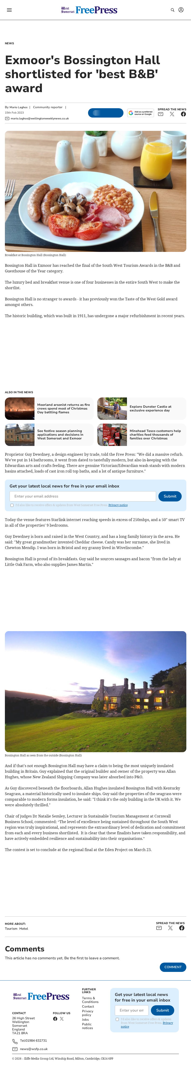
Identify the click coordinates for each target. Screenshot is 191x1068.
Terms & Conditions (90, 1000)
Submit (170, 496)
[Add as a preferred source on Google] (140, 113)
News (9, 43)
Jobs (85, 1019)
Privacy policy (87, 1013)
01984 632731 (36, 1041)
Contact (88, 1006)
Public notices (87, 1026)
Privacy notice (118, 505)
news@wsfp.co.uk (34, 1049)
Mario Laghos (18, 107)
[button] (9, 10)
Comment (173, 967)
